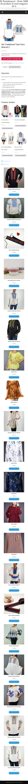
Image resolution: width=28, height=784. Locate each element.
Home (2, 16)
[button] (26, 12)
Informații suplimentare (14, 66)
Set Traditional (7, 16)
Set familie (14, 16)
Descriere (5, 66)
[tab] (5, 67)
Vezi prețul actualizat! (12, 59)
